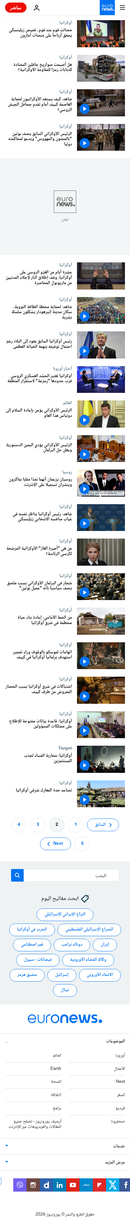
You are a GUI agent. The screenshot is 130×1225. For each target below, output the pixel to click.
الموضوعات (115, 1041)
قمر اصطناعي (32, 944)
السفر (121, 1095)
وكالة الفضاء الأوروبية (88, 960)
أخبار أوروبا (62, 368)
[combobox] (65, 875)
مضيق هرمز (27, 975)
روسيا (67, 472)
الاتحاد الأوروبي (100, 975)
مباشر (15, 7)
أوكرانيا (65, 22)
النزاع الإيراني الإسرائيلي (65, 914)
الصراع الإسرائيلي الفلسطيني (89, 929)
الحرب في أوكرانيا (32, 929)
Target (65, 748)
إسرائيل (61, 975)
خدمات (119, 1146)
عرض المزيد (115, 1162)
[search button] (17, 875)
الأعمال (119, 1069)
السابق (100, 825)
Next (58, 844)
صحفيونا (118, 1121)
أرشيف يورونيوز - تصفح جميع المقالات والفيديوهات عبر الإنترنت (35, 1124)
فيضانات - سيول (38, 960)
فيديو (120, 1108)
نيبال (65, 990)
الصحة (56, 1082)
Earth (55, 1069)
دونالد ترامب (72, 944)
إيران (105, 944)
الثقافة (56, 1095)
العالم (67, 402)
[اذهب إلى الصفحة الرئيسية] (107, 7)
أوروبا (120, 1055)
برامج (57, 1108)
